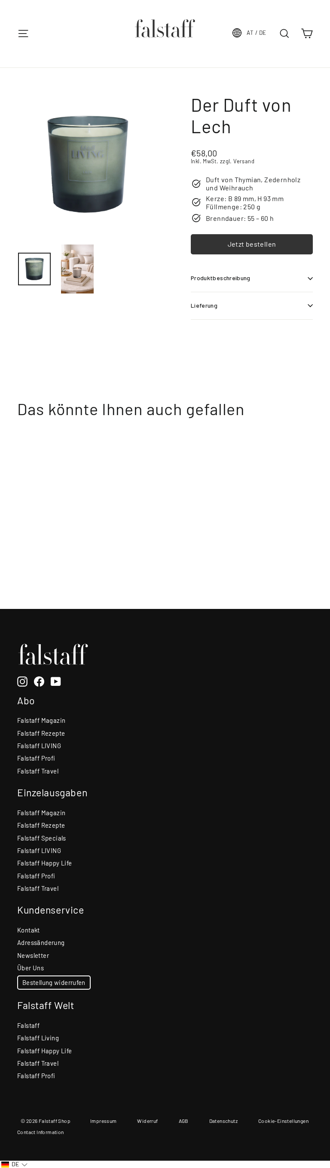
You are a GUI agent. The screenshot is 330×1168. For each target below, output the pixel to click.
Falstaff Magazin (41, 720)
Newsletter (33, 955)
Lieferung (204, 305)
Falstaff (28, 1025)
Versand (243, 161)
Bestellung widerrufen (54, 982)
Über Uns (30, 968)
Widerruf (147, 1121)
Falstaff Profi (36, 758)
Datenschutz (223, 1121)
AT (256, 32)
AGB (184, 1121)
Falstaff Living (38, 1038)
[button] (14, 1164)
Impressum (103, 1121)
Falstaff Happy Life (44, 863)
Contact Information (40, 1132)
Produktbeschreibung (221, 277)
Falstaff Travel (37, 771)
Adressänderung (41, 942)
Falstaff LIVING (39, 745)
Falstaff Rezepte (41, 733)
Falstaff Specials (41, 838)
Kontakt (28, 930)
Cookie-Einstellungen (283, 1121)
